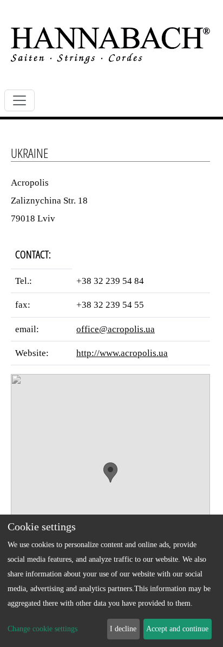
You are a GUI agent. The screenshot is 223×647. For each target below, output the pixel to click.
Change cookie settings (42, 629)
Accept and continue (177, 629)
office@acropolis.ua (115, 329)
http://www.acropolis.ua (122, 353)
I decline (123, 629)
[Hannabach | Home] (110, 45)
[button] (110, 472)
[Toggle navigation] (19, 100)
